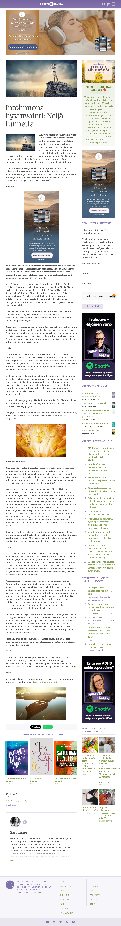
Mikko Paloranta (88, 813)
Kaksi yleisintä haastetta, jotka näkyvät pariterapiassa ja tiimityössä (101, 607)
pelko (10, 805)
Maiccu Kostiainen (106, 821)
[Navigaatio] (113, 4)
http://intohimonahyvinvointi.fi (46, 682)
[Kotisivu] (25, 822)
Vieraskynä (103, 785)
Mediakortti (94, 895)
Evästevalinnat (67, 913)
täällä (41, 892)
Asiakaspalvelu (67, 886)
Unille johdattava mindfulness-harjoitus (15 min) (100, 591)
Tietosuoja (65, 908)
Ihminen (30, 801)
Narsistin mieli (95, 617)
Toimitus (93, 904)
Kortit (92, 890)
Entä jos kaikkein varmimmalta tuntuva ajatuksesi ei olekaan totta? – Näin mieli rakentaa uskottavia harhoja (101, 551)
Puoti (62, 904)
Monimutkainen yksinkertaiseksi (90, 808)
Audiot (63, 881)
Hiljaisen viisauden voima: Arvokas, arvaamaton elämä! (107, 812)
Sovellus (93, 899)
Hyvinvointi (21, 801)
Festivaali (93, 886)
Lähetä (48, 727)
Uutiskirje (64, 895)
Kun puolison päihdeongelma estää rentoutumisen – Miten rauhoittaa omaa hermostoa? (90, 763)
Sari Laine (12, 793)
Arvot (91, 881)
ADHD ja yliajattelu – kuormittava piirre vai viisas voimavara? (101, 481)
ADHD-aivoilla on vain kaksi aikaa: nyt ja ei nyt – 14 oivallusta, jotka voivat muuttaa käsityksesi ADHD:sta (101, 454)
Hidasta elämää (51, 4)
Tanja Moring (87, 774)
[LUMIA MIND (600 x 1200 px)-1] (41, 227)
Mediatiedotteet (67, 899)
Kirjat (62, 890)
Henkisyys (12, 801)
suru (15, 805)
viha (19, 805)
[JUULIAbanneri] (98, 689)
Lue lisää (15, 860)
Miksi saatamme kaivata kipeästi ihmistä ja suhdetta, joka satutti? (101, 491)
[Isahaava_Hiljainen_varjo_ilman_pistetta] (98, 346)
